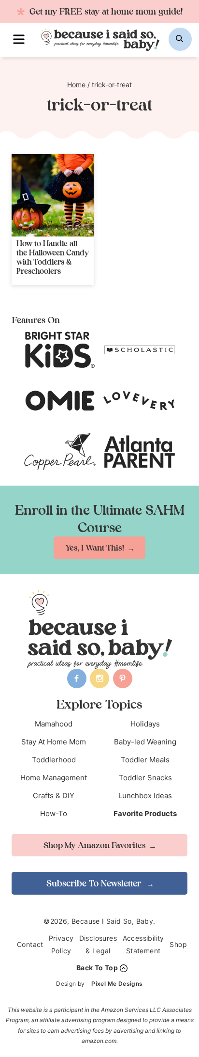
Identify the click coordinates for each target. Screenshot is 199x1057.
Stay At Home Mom (53, 741)
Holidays (145, 723)
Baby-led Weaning (145, 741)
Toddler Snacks (145, 777)
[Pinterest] (122, 678)
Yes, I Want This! (94, 547)
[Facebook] (76, 678)
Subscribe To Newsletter (94, 883)
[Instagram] (99, 678)
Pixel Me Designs (116, 983)
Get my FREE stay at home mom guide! (105, 11)
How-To (53, 813)
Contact (30, 944)
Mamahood (53, 723)
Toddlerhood (54, 759)
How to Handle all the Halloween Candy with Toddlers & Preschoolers (52, 257)
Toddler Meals (145, 759)
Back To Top (97, 967)
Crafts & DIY (53, 795)
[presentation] (53, 195)
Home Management (53, 777)
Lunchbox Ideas (145, 795)
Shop (178, 944)
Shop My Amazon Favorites (94, 845)
